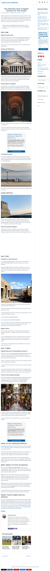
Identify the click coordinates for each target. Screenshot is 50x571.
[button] (37, 2)
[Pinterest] (45, 2)
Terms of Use (40, 73)
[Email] (15, 528)
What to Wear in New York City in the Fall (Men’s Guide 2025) (43, 24)
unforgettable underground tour (24, 37)
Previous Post (4, 556)
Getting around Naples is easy (7, 446)
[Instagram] (42, 2)
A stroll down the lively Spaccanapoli (19, 378)
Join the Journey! (43, 49)
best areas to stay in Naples (14, 467)
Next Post (29, 556)
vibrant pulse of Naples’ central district (19, 377)
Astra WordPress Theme (34, 566)
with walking (21, 458)
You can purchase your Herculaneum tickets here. (10, 319)
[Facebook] (40, 2)
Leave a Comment (4, 12)
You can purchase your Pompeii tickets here (9, 317)
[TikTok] (47, 2)
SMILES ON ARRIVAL (10, 3)
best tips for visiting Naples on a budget (10, 506)
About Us (39, 62)
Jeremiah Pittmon (12, 515)
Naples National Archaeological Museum (19, 353)
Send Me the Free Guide (16, 151)
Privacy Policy (40, 71)
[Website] (16, 528)
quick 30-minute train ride (8, 261)
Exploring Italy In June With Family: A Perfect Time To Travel (43, 13)
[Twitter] (41, 56)
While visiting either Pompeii (6, 267)
